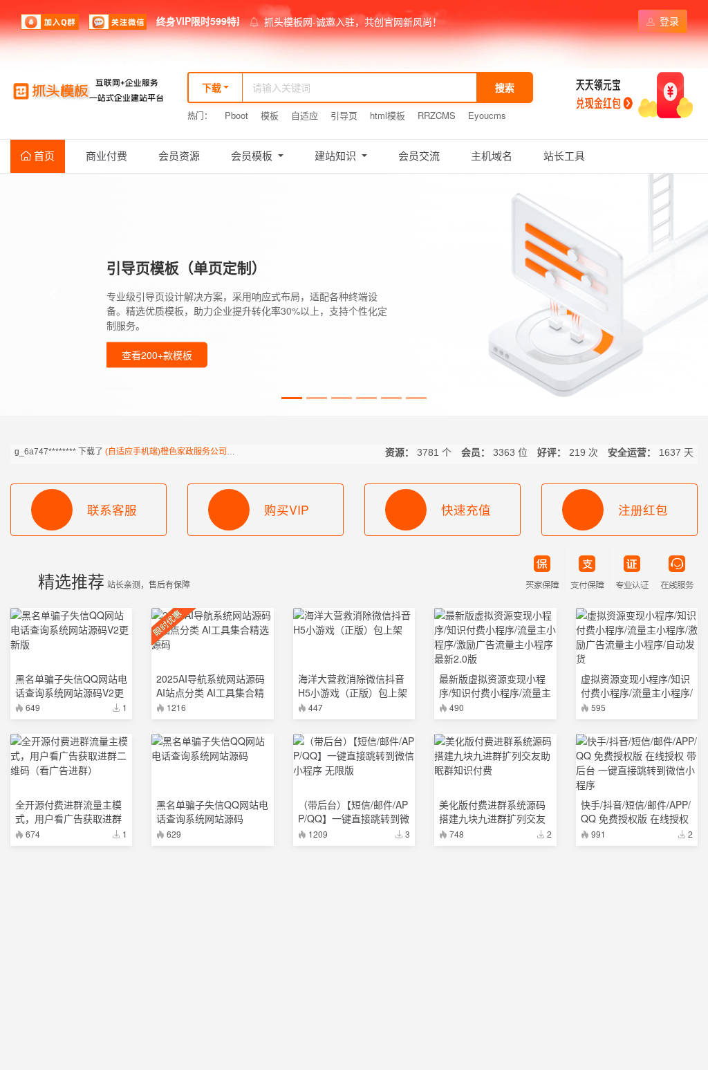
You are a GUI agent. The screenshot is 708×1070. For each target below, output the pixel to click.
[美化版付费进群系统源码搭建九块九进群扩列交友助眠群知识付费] (495, 755)
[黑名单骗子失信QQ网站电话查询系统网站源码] (212, 748)
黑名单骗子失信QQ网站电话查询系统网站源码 (212, 811)
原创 (520, 953)
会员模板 (630, 953)
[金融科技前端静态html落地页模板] (495, 989)
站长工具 (564, 155)
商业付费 (106, 155)
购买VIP (286, 509)
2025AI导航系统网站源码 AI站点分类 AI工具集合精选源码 (210, 692)
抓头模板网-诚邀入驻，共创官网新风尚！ (353, 21)
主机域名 (491, 155)
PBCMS (112, 1016)
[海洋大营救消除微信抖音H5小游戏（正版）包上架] (354, 622)
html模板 (387, 115)
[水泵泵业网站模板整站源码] (212, 989)
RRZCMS (437, 115)
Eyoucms (487, 115)
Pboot (236, 115)
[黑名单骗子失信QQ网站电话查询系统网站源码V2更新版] (71, 630)
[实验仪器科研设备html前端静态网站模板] (637, 989)
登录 (668, 21)
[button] (53, 295)
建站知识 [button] (337, 155)
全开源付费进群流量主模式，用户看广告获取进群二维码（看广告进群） (68, 818)
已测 (493, 953)
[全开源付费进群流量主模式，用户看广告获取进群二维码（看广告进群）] (71, 755)
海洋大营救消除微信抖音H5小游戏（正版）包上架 (352, 685)
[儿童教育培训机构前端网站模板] (354, 989)
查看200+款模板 (157, 355)
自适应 (304, 115)
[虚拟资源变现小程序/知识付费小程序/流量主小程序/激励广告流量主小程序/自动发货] (637, 637)
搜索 (504, 87)
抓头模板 (42, 1016)
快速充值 (466, 509)
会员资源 (179, 155)
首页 (43, 155)
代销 (466, 953)
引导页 (343, 115)
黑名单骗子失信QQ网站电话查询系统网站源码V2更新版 (71, 692)
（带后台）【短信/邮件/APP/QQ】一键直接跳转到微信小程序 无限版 (353, 818)
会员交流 (419, 155)
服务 (547, 953)
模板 (270, 115)
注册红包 (643, 509)
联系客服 (112, 509)
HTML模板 (390, 1016)
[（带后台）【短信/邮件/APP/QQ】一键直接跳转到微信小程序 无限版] (354, 755)
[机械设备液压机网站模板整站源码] (71, 989)
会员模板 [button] (253, 155)
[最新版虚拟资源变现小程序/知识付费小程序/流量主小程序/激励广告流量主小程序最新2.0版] (495, 637)
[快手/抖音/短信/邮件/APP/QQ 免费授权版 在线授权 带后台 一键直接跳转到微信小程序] (637, 763)
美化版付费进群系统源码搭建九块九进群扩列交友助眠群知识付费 (492, 818)
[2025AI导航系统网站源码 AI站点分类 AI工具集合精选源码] (212, 630)
